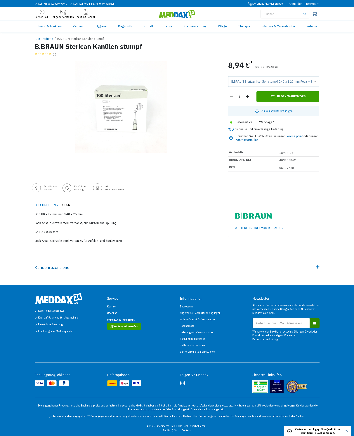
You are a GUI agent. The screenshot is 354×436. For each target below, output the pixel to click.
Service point (294, 136)
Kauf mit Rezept (86, 17)
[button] (273, 111)
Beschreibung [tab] (46, 205)
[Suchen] (306, 14)
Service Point (42, 17)
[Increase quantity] (247, 96)
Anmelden (295, 4)
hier (302, 416)
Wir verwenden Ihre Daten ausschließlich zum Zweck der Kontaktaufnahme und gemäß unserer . (284, 335)
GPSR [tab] (66, 205)
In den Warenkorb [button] (291, 96)
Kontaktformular (246, 140)
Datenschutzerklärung (265, 339)
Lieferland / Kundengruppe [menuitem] (267, 3)
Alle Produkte (44, 39)
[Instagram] (182, 383)
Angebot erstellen (63, 17)
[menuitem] (48, 26)
